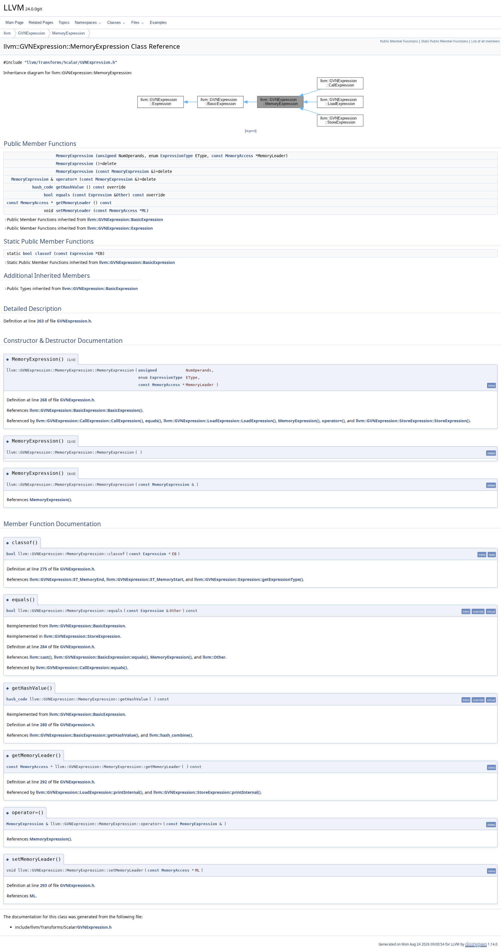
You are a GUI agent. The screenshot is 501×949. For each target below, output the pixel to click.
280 (43, 724)
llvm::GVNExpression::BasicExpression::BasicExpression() (86, 410)
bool (48, 195)
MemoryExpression (68, 33)
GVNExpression (31, 33)
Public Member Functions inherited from (85, 219)
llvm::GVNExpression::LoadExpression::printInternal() (89, 792)
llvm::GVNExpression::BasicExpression (125, 219)
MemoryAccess (239, 155)
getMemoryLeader (73, 202)
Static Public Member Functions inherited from (91, 262)
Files (135, 22)
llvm (7, 33)
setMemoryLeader (73, 210)
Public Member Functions (399, 41)
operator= (66, 179)
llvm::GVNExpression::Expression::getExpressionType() (248, 579)
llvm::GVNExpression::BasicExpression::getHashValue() (84, 735)
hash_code (42, 187)
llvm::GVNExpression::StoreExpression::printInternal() (207, 792)
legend (250, 131)
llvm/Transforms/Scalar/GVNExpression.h (71, 62)
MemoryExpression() (299, 420)
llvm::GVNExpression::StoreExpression (82, 636)
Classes (114, 22)
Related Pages (41, 22)
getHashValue (70, 187)
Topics (64, 22)
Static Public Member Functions (444, 41)
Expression (100, 195)
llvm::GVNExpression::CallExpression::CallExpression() (89, 420)
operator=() (333, 420)
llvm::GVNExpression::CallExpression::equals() (81, 667)
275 (43, 569)
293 (43, 885)
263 (40, 321)
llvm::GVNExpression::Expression (120, 228)
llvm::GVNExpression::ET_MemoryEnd (67, 579)
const (217, 155)
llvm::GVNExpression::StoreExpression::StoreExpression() (413, 420)
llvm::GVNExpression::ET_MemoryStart (144, 579)
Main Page (14, 22)
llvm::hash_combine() (170, 735)
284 (43, 646)
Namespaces (86, 22)
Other (122, 195)
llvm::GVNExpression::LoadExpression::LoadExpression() (220, 420)
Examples (158, 22)
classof (43, 253)
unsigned (107, 155)
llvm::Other (214, 657)
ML (144, 210)
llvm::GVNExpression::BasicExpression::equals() (101, 657)
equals (63, 195)
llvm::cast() (41, 657)
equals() (153, 420)
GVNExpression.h (74, 321)
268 (43, 400)
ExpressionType (176, 155)
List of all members (485, 41)
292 (43, 782)
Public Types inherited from (72, 288)
